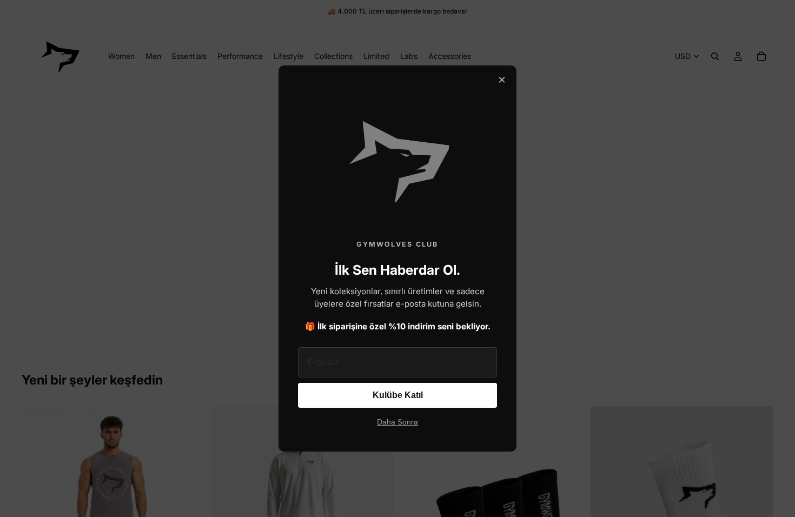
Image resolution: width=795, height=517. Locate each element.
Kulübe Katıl (398, 395)
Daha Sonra (397, 422)
